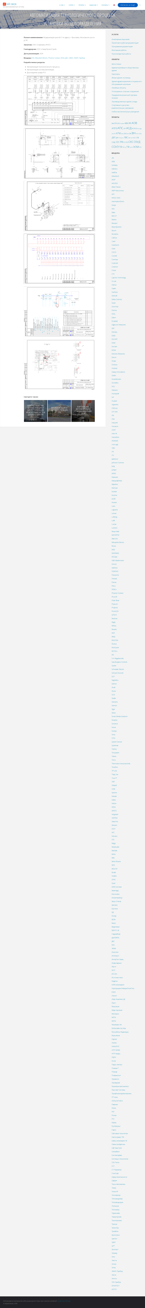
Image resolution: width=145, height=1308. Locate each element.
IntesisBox (115, 437)
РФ (121, 141)
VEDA (63, 58)
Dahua (114, 285)
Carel (113, 241)
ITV (113, 455)
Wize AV (114, 869)
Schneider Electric (118, 669)
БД (113, 912)
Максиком (115, 1006)
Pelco (114, 586)
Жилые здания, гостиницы (121, 78)
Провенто (115, 1079)
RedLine (114, 618)
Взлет (114, 923)
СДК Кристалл (117, 1148)
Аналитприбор (117, 898)
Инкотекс (115, 952)
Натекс (114, 1043)
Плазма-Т (115, 1068)
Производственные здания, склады (124, 102)
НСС (134, 138)
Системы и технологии (120, 1159)
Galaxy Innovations (118, 372)
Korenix (114, 495)
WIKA (114, 854)
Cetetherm (115, 245)
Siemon (114, 705)
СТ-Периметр (116, 1170)
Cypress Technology (119, 278)
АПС (120, 128)
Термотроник (116, 1217)
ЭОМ (136, 147)
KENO (114, 473)
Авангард (115, 890)
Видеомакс (116, 927)
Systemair (115, 745)
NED (113, 550)
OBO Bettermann (118, 560)
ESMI (113, 343)
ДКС (66, 58)
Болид (114, 916)
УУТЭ (131, 147)
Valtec (114, 800)
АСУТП (114, 134)
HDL (113, 386)
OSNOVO (115, 571)
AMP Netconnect (118, 191)
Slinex (114, 713)
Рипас (114, 1108)
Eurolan (114, 346)
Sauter (114, 666)
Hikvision (115, 390)
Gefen (114, 375)
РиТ (113, 1112)
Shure (114, 691)
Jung (113, 466)
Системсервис (117, 1155)
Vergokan (115, 814)
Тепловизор (116, 1195)
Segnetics (115, 680)
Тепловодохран (117, 1202)
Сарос (114, 1130)
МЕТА (114, 1017)
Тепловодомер (117, 1199)
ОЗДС (114, 142)
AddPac (114, 172)
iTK (113, 452)
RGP (113, 633)
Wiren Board (116, 861)
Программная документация (122, 46)
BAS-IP (114, 216)
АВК (126, 123)
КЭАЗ (114, 992)
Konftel (114, 492)
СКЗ (126, 142)
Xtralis (114, 872)
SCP (113, 676)
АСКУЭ (134, 128)
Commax (115, 259)
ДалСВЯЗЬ (115, 938)
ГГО (137, 134)
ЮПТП (114, 1289)
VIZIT (113, 829)
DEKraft (114, 296)
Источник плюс (117, 977)
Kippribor (115, 484)
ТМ (125, 147)
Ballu (113, 212)
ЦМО (114, 1242)
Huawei (114, 401)
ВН (134, 133)
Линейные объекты (119, 88)
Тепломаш (115, 1210)
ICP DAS (115, 412)
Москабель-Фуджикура (120, 1032)
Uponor (114, 792)
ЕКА (113, 945)
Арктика (114, 905)
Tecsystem (115, 753)
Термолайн (116, 1213)
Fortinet (114, 368)
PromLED (115, 611)
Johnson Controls (118, 463)
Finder (114, 361)
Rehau (114, 626)
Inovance (115, 426)
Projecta (115, 607)
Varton (114, 803)
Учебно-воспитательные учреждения (125, 112)
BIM (113, 123)
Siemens (115, 702)
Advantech (115, 176)
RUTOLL (115, 651)
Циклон (114, 1239)
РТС (113, 1119)
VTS (113, 840)
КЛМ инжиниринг (118, 985)
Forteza (114, 365)
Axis (113, 209)
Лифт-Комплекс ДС (118, 999)
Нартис (114, 1039)
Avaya (114, 205)
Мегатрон (115, 1014)
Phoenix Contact (54, 58)
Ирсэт (114, 967)
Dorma (114, 310)
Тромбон (115, 1231)
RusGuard (115, 647)
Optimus (114, 568)
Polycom (115, 604)
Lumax (114, 524)
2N (113, 158)
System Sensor (117, 742)
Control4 (115, 263)
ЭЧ (140, 147)
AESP (113, 180)
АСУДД (139, 128)
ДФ (117, 138)
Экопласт (115, 1249)
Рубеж (114, 1123)
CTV (113, 274)
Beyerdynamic (117, 227)
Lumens (114, 528)
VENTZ (114, 811)
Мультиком (116, 1035)
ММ (129, 138)
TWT (113, 782)
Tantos (114, 749)
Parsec (114, 582)
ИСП (113, 970)
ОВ (137, 137)
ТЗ (123, 147)
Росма (114, 1115)
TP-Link (114, 771)
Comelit (114, 256)
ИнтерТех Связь (118, 959)
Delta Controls (117, 299)
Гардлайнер (116, 934)
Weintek (114, 851)
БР (128, 134)
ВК (130, 133)
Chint (113, 249)
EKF (113, 328)
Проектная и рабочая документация (125, 43)
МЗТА (114, 1021)
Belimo (114, 219)
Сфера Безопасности (119, 1177)
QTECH (114, 615)
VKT (113, 832)
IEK (33, 58)
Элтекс (114, 1264)
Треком (114, 1224)
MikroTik (115, 539)
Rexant (114, 629)
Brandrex (115, 234)
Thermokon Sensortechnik (121, 764)
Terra (114, 760)
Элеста (114, 1260)
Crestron (115, 267)
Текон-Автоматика (118, 1184)
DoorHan (115, 307)
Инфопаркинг (117, 963)
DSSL (114, 314)
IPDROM (115, 441)
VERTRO (114, 818)
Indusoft (115, 423)
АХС (122, 134)
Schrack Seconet (117, 673)
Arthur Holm (116, 198)
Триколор (115, 1228)
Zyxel (113, 883)
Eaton (114, 317)
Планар (114, 1072)
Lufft (113, 520)
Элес (113, 1257)
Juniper (114, 470)
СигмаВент (116, 1152)
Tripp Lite (115, 774)
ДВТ (114, 137)
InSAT (114, 430)
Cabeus (114, 238)
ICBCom (114, 408)
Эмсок (114, 1275)
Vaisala (114, 796)
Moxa (114, 546)
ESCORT (114, 339)
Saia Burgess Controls (119, 662)
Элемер (114, 1253)
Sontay (114, 731)
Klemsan (115, 488)
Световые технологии (120, 1133)
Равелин (115, 1104)
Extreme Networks (118, 354)
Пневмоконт (116, 1075)
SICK (113, 695)
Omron (114, 564)
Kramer (114, 502)
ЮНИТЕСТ (115, 1286)
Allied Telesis (116, 187)
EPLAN (117, 123)
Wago (114, 843)
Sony (113, 734)
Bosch (114, 230)
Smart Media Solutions (120, 716)
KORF (114, 499)
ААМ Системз (117, 887)
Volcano (114, 836)
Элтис (114, 1268)
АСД (128, 128)
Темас (114, 1188)
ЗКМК (114, 948)
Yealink (114, 876)
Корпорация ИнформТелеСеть (123, 988)
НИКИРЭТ (115, 1046)
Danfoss (115, 292)
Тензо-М (115, 1191)
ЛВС (126, 137)
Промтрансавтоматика (120, 1086)
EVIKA (114, 350)
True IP (114, 778)
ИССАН (114, 974)
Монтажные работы (119, 50)
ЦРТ (113, 1246)
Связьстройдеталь (118, 1144)
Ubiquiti (114, 785)
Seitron (114, 684)
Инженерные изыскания (120, 39)
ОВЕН (71, 58)
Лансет (114, 996)
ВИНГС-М (115, 930)
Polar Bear (115, 600)
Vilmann (114, 825)
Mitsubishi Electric (41, 58)
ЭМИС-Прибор (79, 58)
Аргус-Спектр (116, 901)
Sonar (114, 727)
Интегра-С (115, 956)
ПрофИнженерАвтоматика (121, 1093)
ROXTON (115, 640)
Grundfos (115, 383)
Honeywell (115, 394)
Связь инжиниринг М (119, 1141)
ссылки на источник (63, 1301)
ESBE (113, 336)
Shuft (113, 687)
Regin (114, 622)
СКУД (137, 142)
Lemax (114, 513)
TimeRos (115, 767)
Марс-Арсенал (117, 1010)
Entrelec (114, 332)
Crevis (114, 270)
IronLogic (115, 444)
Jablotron (115, 459)
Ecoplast (115, 321)
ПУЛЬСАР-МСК (117, 1101)
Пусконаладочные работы (121, 54)
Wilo (113, 858)
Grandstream (116, 379)
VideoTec (115, 821)
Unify (113, 789)
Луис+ (114, 1003)
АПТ (124, 128)
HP (113, 397)
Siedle (114, 698)
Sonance (115, 724)
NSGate (114, 557)
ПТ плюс (115, 1097)
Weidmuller (115, 847)
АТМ (118, 133)
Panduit (114, 579)
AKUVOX (115, 183)
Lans (113, 506)
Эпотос (114, 1278)
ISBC (113, 448)
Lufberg (114, 517)
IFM (113, 419)
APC (113, 194)
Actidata (114, 165)
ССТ (113, 1166)
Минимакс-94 (117, 1025)
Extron (114, 357)
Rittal (113, 637)
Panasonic (115, 575)
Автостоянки (116, 64)
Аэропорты (116, 74)
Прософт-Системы (118, 1090)
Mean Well (115, 531)
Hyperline (115, 404)
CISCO (114, 252)
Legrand (114, 510)
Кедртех (115, 981)
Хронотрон (116, 1235)
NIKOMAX (115, 553)
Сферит (114, 1180)
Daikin (114, 288)
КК (122, 138)
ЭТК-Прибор (116, 1282)
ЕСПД (120, 138)
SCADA (122, 123)
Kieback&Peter (117, 481)
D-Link (114, 281)
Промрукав (116, 1083)
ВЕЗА (114, 919)
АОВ (134, 123)
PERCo (114, 589)
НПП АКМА (116, 1050)
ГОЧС (140, 134)
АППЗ (114, 128)
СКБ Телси (115, 1162)
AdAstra (114, 169)
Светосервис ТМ (118, 1137)
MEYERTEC (116, 535)
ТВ (120, 146)
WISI (113, 865)
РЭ (124, 142)
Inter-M (114, 433)
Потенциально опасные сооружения (125, 91)
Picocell (114, 597)
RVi (113, 655)
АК (130, 123)
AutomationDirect (118, 201)
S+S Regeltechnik (117, 658)
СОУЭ (115, 147)
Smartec (114, 720)
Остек (114, 1061)
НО (132, 138)
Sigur (113, 709)
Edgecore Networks (119, 325)
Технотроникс (117, 1220)
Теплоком (115, 1206)
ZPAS (114, 880)
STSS (113, 738)
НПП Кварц (116, 1054)
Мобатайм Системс (119, 1028)
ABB (113, 161)
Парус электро (117, 1064)
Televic (114, 756)
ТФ (127, 146)
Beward (114, 223)
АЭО (125, 133)
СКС (131, 142)
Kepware (115, 477)
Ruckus (114, 644)
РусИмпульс (116, 1126)
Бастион (115, 909)
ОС (118, 141)
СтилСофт (115, 1173)
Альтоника (115, 894)
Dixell (113, 303)
